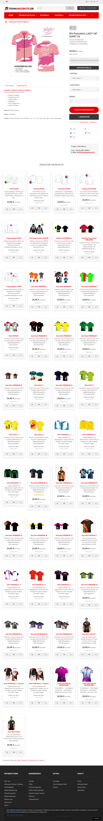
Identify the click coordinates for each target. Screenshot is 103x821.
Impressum (8, 802)
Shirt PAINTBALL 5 (39, 585)
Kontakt (31, 781)
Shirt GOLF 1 (39, 385)
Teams (6, 805)
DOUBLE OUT (79, 40)
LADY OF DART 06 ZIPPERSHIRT (89, 684)
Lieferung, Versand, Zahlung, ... (14, 784)
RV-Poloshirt (31, 760)
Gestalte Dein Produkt (84, 110)
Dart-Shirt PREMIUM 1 (64, 286)
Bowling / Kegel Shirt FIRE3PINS (89, 239)
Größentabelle (84, 68)
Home (11, 15)
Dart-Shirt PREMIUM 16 (39, 535)
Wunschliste (81, 787)
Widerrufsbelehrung (10, 790)
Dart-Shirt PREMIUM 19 (14, 634)
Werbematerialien (10, 796)
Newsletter (80, 790)
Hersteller (56, 781)
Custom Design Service (36, 793)
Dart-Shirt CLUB (14, 732)
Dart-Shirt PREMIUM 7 (64, 336)
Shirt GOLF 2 (89, 385)
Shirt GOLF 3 (13, 435)
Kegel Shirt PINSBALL (64, 238)
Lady (12, 760)
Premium (23, 760)
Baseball (44, 15)
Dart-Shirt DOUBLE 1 (89, 535)
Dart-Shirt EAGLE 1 (89, 634)
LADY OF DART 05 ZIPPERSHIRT (64, 684)
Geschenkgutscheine (60, 784)
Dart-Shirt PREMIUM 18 (89, 585)
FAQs (30, 784)
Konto (79, 781)
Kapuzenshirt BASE (89, 189)
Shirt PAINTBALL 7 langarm (39, 683)
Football (59, 15)
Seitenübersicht (34, 799)
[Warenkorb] (94, 1)
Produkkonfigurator (35, 787)
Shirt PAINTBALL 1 (64, 435)
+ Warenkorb (84, 117)
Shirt (19, 760)
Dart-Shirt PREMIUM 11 (64, 385)
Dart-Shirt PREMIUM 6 (39, 336)
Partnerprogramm (10, 793)
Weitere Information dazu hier (15, 815)
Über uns (7, 781)
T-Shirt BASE (14, 189)
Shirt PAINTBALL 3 (14, 483)
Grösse (73, 73)
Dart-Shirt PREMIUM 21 (64, 634)
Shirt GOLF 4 (39, 435)
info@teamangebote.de (86, 152)
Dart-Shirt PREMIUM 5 (89, 286)
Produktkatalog (27, 15)
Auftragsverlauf (82, 784)
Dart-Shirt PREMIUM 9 (89, 336)
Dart (15, 760)
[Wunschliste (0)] (91, 1)
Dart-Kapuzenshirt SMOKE (38, 238)
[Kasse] (97, 1)
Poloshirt (41, 760)
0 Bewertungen (83, 122)
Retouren (32, 796)
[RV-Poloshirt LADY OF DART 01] (35, 51)
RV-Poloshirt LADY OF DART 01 (19, 22)
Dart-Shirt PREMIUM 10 (14, 385)
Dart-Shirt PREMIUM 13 (64, 483)
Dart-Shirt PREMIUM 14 (89, 483)
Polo (36, 760)
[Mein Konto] (92, 15)
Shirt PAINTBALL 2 (89, 435)
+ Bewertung (93, 122)
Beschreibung (10, 85)
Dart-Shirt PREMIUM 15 (14, 535)
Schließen (96, 818)
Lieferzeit (75, 85)
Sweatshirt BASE (64, 189)
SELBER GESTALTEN (77, 15)
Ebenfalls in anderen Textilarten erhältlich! (17, 90)
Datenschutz (8, 799)
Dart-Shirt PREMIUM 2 (39, 286)
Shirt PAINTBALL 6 (64, 585)
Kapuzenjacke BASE (14, 238)
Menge (72, 97)
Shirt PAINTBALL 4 (14, 585)
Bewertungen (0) (22, 85)
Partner (55, 787)
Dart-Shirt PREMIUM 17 (64, 535)
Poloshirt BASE (38, 189)
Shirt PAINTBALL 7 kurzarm (14, 683)
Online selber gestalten (36, 790)
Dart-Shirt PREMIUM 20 (39, 634)
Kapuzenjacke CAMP (13, 286)
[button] (76, 128)
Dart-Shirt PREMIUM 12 (39, 483)
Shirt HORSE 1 (14, 336)
